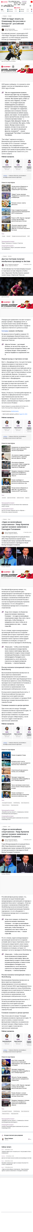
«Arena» (5, 175)
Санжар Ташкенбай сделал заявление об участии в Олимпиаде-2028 (15, 818)
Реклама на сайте (15, 1228)
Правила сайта (24, 1228)
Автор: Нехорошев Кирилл (11, 532)
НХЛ (28, 236)
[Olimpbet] (17, 7)
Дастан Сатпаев (11, 497)
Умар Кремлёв (14, 805)
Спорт (3, 236)
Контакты (7, 1228)
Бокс (15, 4)
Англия (4, 497)
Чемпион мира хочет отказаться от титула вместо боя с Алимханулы (16, 1152)
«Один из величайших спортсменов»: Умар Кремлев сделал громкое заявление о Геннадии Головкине (15, 1170)
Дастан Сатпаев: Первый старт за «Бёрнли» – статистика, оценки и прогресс (14, 511)
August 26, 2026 (23, 414)
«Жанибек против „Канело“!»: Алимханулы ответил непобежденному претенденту (15, 812)
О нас (2, 1228)
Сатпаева (5, 331)
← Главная (4, 16)
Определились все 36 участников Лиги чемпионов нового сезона (15, 505)
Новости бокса (5, 805)
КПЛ (20, 3)
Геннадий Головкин (7, 802)
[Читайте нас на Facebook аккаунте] (2, 1209)
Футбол (16, 3)
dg (31, 1208)
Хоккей (24, 3)
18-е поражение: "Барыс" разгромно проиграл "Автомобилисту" (14, 248)
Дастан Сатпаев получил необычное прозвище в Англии (16, 1158)
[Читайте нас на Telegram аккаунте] (9, 1209)
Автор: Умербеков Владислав (12, 264)
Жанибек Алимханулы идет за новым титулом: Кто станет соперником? (15, 1163)
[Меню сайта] (30, 5)
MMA (19, 4)
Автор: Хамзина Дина (10, 29)
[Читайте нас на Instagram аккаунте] (5, 1209)
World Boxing (17, 802)
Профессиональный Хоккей (19, 236)
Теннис (23, 4)
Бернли (27, 497)
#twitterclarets (15, 411)
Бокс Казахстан (25, 802)
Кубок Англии (20, 497)
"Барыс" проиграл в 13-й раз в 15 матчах (12, 243)
